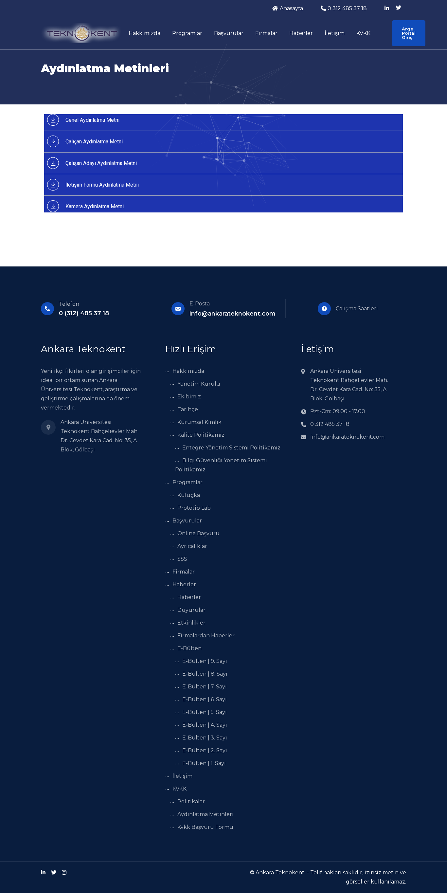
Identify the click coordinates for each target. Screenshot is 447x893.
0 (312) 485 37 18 (84, 313)
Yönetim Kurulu (198, 384)
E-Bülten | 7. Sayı (204, 686)
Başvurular (228, 33)
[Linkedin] (43, 872)
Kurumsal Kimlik (199, 422)
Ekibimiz (189, 396)
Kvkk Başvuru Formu (205, 827)
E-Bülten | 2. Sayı (204, 750)
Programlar (187, 33)
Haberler (301, 33)
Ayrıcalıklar (192, 546)
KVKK (363, 33)
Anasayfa (291, 8)
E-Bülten (189, 648)
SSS (182, 559)
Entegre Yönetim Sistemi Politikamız (231, 448)
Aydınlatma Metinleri (205, 814)
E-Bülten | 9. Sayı (204, 661)
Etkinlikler (191, 623)
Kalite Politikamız (200, 435)
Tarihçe (187, 409)
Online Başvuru (198, 533)
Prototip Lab (194, 508)
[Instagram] (64, 872)
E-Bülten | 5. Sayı (204, 712)
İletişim (335, 33)
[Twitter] (53, 872)
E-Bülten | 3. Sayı (204, 738)
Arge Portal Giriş (409, 33)
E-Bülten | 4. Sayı (204, 725)
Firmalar (266, 33)
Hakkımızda (144, 33)
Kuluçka (188, 495)
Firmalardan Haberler (206, 635)
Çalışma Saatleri (357, 308)
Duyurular (191, 610)
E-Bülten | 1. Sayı (204, 763)
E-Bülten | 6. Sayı (204, 699)
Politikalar (191, 801)
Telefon (69, 304)
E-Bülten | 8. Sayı (204, 674)
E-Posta (199, 304)
